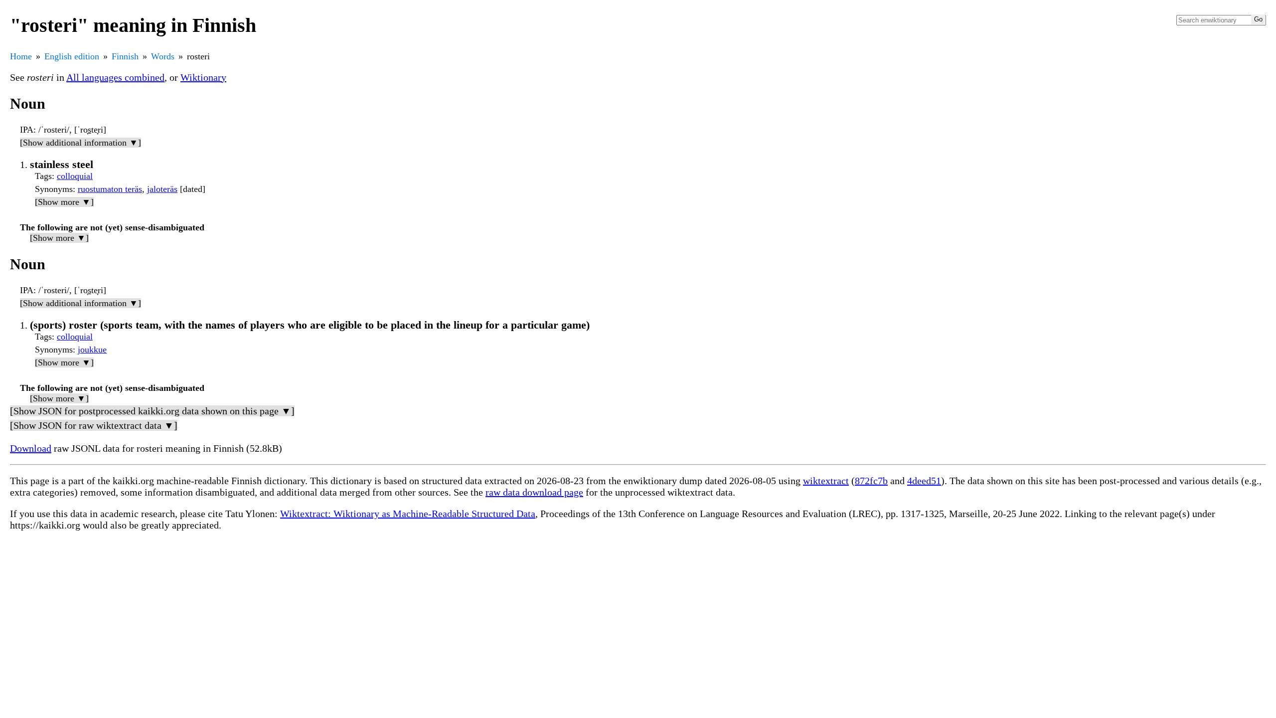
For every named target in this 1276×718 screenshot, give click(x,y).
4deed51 (924, 480)
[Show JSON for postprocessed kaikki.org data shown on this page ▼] (152, 410)
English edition (71, 56)
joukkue (92, 350)
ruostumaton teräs (110, 189)
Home (21, 56)
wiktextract (826, 480)
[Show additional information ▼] (80, 143)
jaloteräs (162, 189)
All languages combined (115, 77)
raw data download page (534, 492)
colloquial (75, 176)
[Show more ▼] (64, 202)
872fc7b (871, 480)
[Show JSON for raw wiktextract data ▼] (93, 425)
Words (162, 56)
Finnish (125, 56)
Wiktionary (203, 77)
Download (30, 448)
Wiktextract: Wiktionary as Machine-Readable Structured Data (407, 513)
